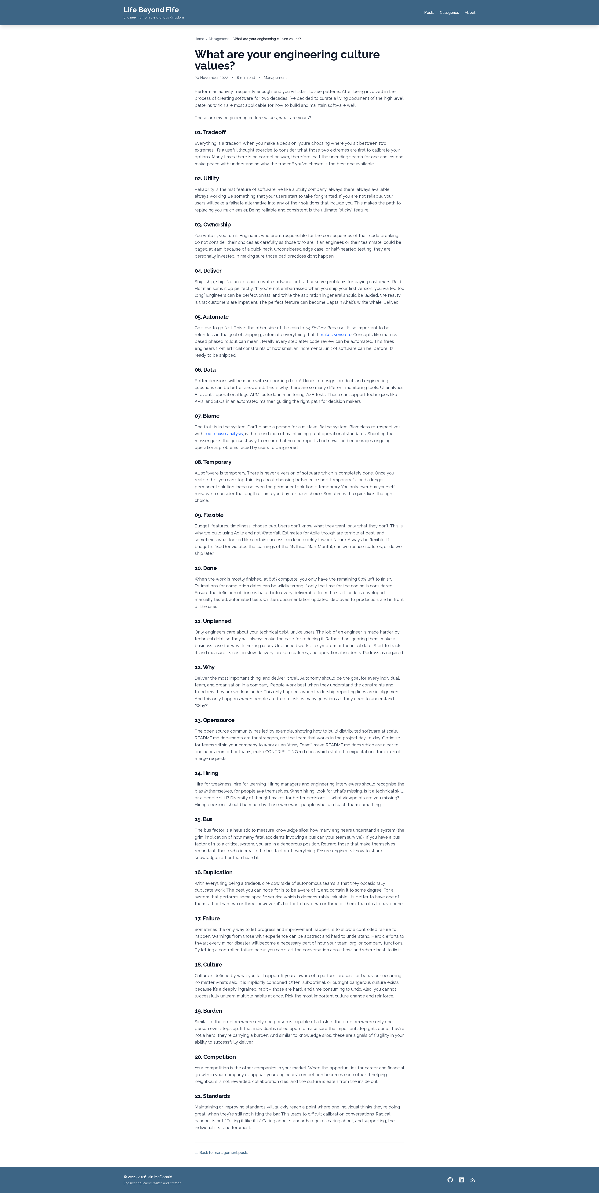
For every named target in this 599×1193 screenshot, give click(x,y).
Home (199, 39)
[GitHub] (450, 1180)
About (470, 12)
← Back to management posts (221, 1152)
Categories (449, 12)
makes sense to (335, 334)
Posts (429, 12)
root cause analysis (224, 433)
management (219, 39)
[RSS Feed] (472, 1180)
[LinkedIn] (461, 1180)
